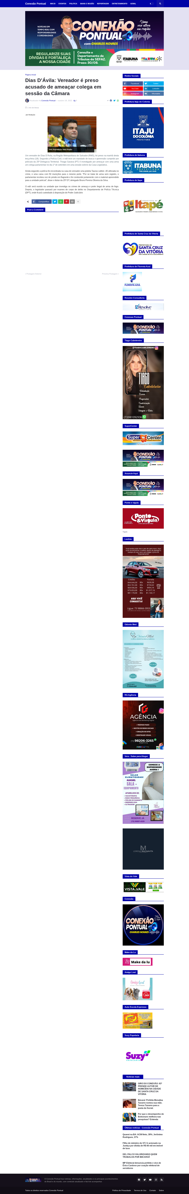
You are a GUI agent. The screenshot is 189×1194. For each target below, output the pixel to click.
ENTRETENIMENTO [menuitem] (119, 3)
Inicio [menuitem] (52, 3)
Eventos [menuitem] (62, 3)
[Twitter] (114, 101)
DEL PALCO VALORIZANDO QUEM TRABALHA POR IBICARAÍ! (140, 1155)
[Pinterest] (66, 201)
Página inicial (30, 75)
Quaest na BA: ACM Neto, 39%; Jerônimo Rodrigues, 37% (143, 1135)
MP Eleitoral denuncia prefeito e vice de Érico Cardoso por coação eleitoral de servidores (142, 1165)
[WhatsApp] (118, 101)
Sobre (161, 1190)
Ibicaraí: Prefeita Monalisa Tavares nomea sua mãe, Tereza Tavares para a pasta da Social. (150, 1104)
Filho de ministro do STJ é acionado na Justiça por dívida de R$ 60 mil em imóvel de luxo (143, 1146)
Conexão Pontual (35, 3)
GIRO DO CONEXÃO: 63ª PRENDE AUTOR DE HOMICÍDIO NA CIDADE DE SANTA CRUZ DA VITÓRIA (150, 1088)
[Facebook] (111, 101)
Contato (152, 1190)
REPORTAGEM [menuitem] (103, 3)
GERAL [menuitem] (133, 3)
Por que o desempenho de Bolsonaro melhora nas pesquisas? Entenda (151, 1117)
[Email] (72, 201)
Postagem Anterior (34, 274)
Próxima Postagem (110, 274)
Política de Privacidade (121, 1190)
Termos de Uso (140, 1190)
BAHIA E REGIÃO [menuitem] (87, 3)
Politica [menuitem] (73, 3)
